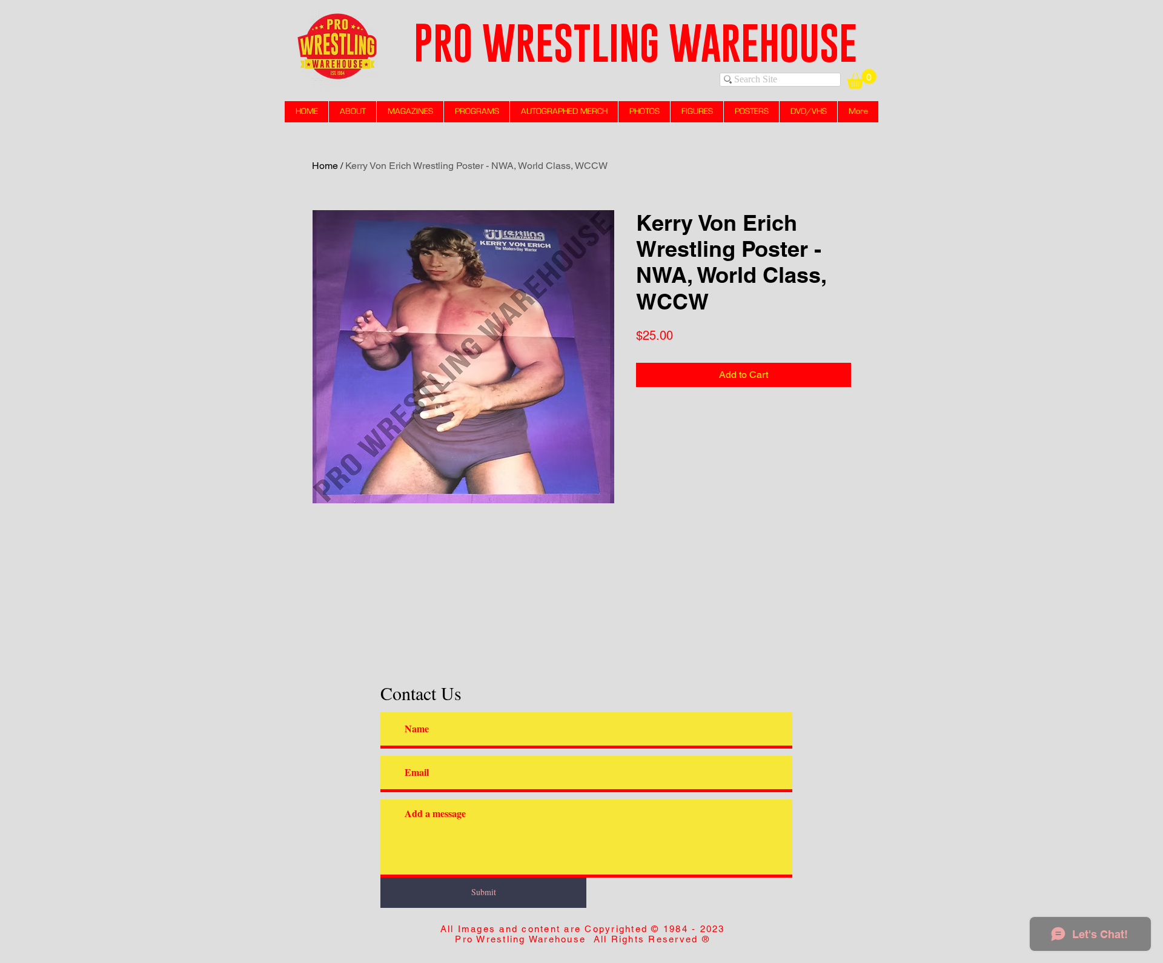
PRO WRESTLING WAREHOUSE (635, 43)
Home (325, 165)
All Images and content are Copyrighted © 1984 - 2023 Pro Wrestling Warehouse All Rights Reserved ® (582, 934)
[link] (861, 79)
